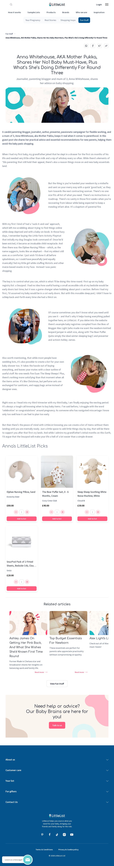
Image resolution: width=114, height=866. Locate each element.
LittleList (49, 424)
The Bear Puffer (98, 332)
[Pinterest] (42, 834)
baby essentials (101, 162)
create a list (44, 361)
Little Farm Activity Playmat (46, 235)
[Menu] (106, 4)
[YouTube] (71, 834)
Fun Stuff (9, 34)
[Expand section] (107, 759)
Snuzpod (21, 285)
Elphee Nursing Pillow (33, 247)
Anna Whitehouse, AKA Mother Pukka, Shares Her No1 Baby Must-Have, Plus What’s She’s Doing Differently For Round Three (56, 37)
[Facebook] (49, 834)
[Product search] (11, 4)
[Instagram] (64, 834)
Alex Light (62, 328)
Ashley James (68, 339)
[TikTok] (57, 834)
